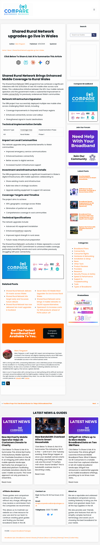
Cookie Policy (74, 538)
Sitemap (60, 538)
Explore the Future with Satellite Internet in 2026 (87, 228)
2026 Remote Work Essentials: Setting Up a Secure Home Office (87, 190)
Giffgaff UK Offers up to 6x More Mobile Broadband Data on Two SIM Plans (83, 441)
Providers (78, 269)
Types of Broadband (82, 287)
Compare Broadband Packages (20, 531)
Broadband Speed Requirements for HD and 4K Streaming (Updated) (86, 204)
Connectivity (79, 251)
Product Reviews (81, 266)
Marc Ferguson (20, 44)
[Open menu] (94, 9)
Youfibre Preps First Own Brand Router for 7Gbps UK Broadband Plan (27, 403)
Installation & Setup (82, 259)
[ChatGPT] (18, 62)
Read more (6, 482)
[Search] (94, 35)
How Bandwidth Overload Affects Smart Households (87, 178)
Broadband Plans (81, 248)
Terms (66, 538)
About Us (48, 538)
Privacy (54, 538)
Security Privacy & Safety (84, 274)
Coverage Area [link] (26, 130)
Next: (95, 403)
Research (78, 271)
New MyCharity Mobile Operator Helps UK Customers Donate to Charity (15, 441)
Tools (76, 284)
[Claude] (33, 62)
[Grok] (47, 62)
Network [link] (20, 84)
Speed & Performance (83, 276)
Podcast (41, 538)
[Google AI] (40, 62)
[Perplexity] (25, 62)
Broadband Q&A (10, 538)
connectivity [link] (13, 94)
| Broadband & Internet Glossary (26, 538)
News (76, 261)
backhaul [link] (19, 231)
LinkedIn (18, 378)
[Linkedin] (3, 383)
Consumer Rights (81, 254)
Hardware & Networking (84, 256)
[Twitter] (8, 383)
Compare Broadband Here (52, 333)
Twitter (27, 378)
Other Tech (78, 264)
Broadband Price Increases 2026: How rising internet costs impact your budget (86, 216)
